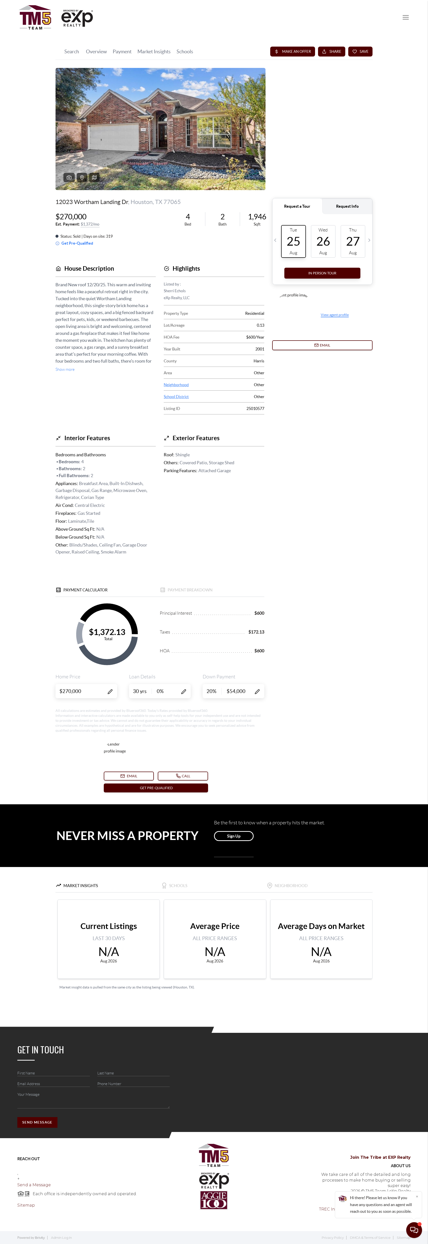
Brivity (40, 1238)
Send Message (37, 1122)
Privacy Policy (333, 1238)
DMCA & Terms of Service (370, 1238)
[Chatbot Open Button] (414, 1230)
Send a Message (34, 1185)
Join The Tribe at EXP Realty (380, 1157)
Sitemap (26, 1205)
